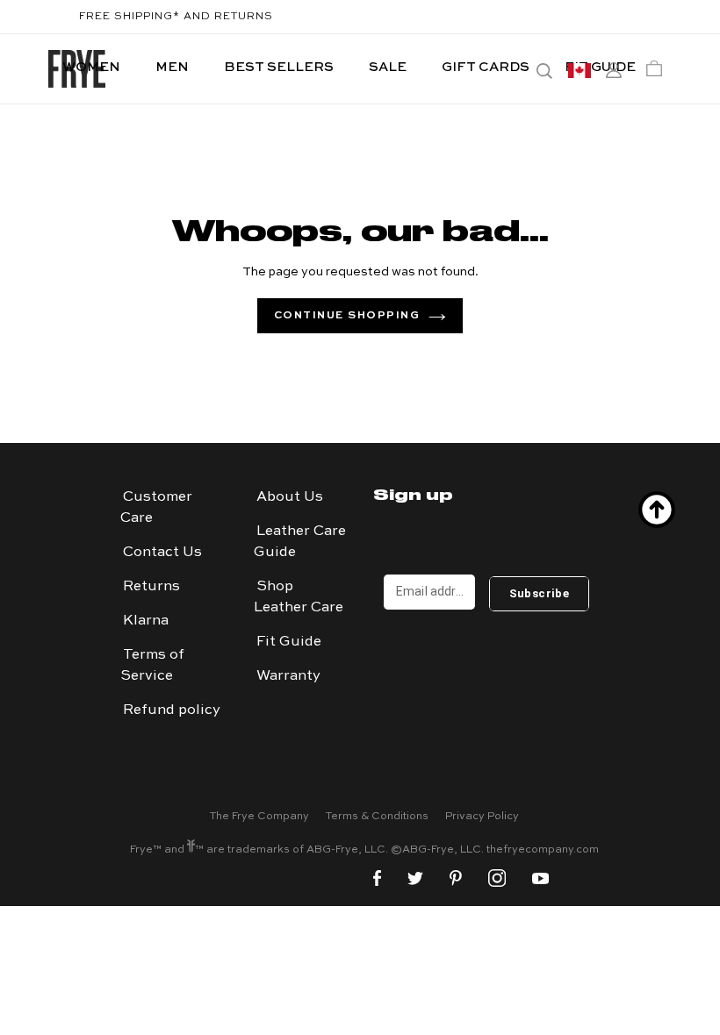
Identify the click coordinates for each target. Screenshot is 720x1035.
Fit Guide (288, 642)
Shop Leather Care (298, 597)
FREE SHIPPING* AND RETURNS (176, 16)
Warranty (288, 676)
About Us (289, 497)
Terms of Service (152, 665)
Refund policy (171, 710)
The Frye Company (259, 816)
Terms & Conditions (377, 816)
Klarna (146, 621)
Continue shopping (347, 315)
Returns (151, 587)
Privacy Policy (482, 816)
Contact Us (162, 553)
